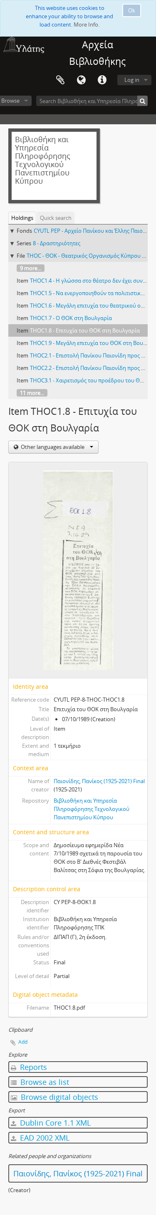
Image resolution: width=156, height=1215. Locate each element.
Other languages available (53, 447)
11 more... (32, 393)
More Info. (86, 24)
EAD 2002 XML (43, 1138)
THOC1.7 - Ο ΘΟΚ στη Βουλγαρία (71, 318)
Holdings (22, 218)
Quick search (56, 218)
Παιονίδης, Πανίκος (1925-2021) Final (99, 781)
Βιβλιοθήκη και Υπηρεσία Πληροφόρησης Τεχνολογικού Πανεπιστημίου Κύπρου (91, 809)
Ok (131, 10)
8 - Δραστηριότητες (56, 243)
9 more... (30, 268)
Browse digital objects (58, 1097)
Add (22, 1041)
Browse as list (43, 1082)
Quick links (102, 80)
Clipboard (60, 80)
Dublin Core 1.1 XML (54, 1123)
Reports (32, 1067)
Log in (131, 80)
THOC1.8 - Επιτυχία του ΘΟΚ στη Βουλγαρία (85, 330)
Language (81, 80)
